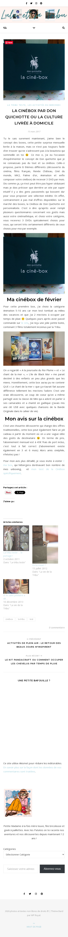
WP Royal (35, 915)
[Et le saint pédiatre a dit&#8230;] (16, 586)
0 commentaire (57, 627)
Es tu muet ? (39, 565)
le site (24, 322)
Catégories (9, 849)
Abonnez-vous (52, 868)
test (31, 619)
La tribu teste (16, 105)
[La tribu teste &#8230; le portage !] (16, 538)
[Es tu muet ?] (45, 544)
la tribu (21, 619)
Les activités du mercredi (44, 105)
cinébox (9, 619)
